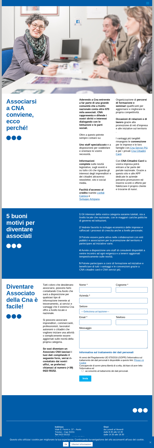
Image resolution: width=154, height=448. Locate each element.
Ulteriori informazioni (81, 444)
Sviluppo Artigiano (89, 199)
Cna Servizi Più (138, 147)
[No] (150, 442)
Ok (66, 444)
